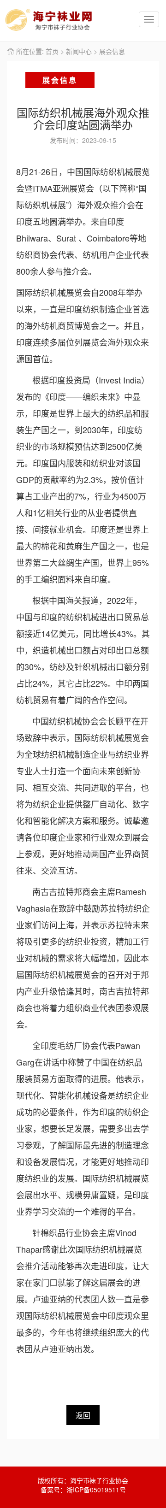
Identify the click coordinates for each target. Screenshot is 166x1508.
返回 (83, 1415)
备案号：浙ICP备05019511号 (83, 1489)
